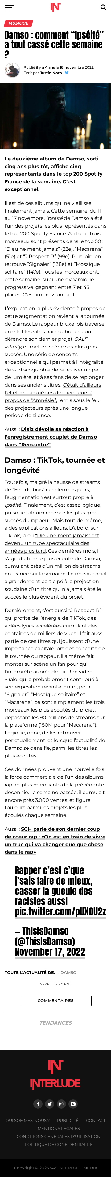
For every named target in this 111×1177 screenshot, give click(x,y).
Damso (68, 973)
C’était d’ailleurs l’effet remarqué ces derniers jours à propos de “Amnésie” (53, 392)
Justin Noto (51, 73)
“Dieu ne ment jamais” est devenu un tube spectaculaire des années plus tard (52, 543)
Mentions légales (59, 1128)
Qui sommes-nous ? (28, 1120)
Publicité (68, 1120)
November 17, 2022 (50, 951)
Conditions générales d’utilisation (59, 1136)
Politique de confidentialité (59, 1144)
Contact (95, 1120)
